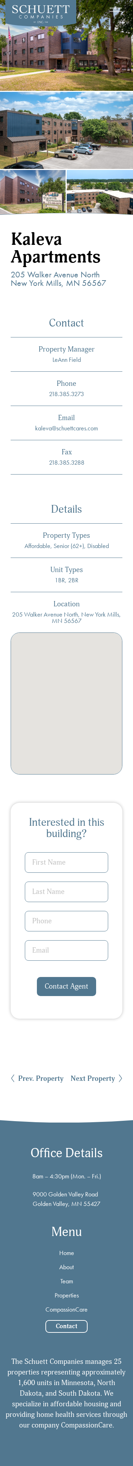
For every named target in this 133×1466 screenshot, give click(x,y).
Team (66, 1281)
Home (66, 1253)
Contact (66, 1326)
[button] (116, 10)
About (66, 1267)
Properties (67, 1295)
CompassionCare (66, 1309)
